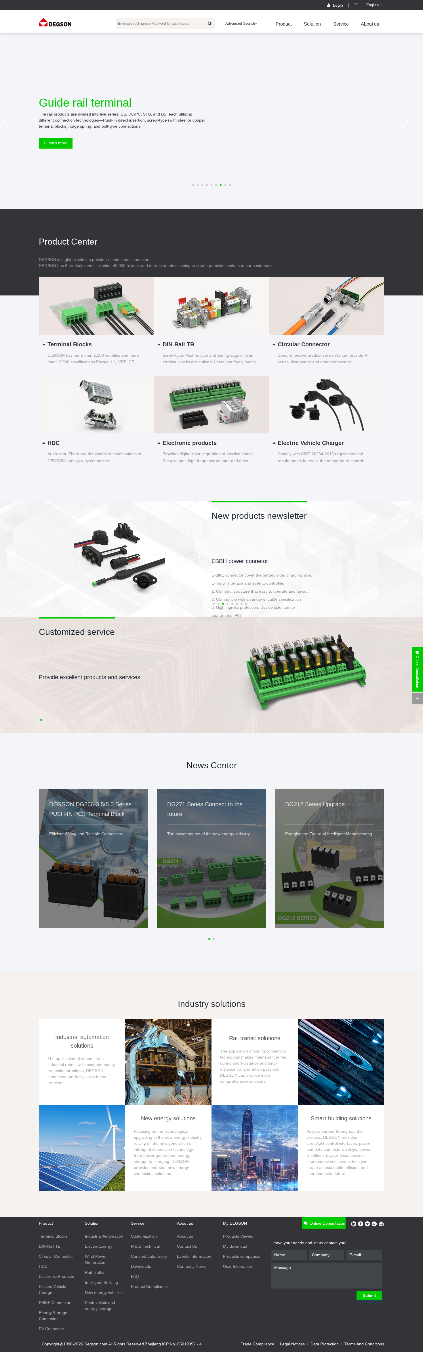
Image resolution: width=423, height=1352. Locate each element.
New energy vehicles (104, 1292)
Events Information (194, 1256)
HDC (43, 1266)
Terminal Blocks (53, 1236)
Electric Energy (98, 1246)
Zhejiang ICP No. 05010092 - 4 (173, 1344)
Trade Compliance (257, 1344)
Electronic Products (56, 1276)
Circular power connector (243, 561)
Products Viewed (238, 1236)
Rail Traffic (94, 1272)
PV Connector (51, 1328)
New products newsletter (259, 516)
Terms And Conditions (364, 1344)
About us (370, 24)
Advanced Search (240, 23)
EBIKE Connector (54, 1302)
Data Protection (324, 1344)
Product (283, 24)
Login (338, 5)
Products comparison (242, 1256)
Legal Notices (292, 1344)
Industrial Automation (104, 1236)
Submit (369, 1295)
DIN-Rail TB (49, 1246)
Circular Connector (56, 1256)
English (373, 5)
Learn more (56, 143)
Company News (191, 1266)
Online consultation (326, 1223)
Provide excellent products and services (89, 677)
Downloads (141, 1266)
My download (235, 1246)
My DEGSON (235, 1223)
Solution (312, 24)
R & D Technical (145, 1246)
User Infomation (237, 1266)
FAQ (135, 1276)
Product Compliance (149, 1286)
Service (341, 24)
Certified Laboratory (149, 1256)
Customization (144, 1236)
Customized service (77, 632)
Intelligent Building (101, 1282)
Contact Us (187, 1246)
